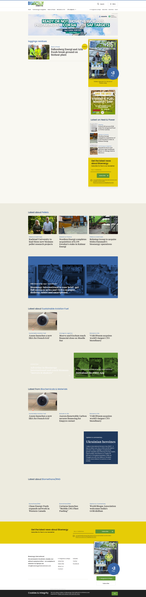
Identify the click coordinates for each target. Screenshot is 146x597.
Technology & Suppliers (39, 9)
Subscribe (104, 9)
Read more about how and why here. (69, 594)
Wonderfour (62, 589)
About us (60, 566)
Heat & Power (51, 9)
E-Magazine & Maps (106, 578)
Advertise (111, 9)
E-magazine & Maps (95, 9)
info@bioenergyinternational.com (39, 566)
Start (29, 9)
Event (116, 9)
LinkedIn (75, 558)
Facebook (76, 564)
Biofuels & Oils (61, 9)
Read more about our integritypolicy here (103, 182)
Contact (60, 569)
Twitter (75, 561)
